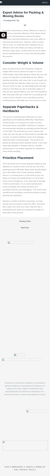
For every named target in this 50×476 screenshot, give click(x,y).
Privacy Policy (28, 470)
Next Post (25, 228)
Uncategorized (10, 20)
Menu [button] (45, 3)
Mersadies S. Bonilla (23, 467)
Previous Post (25, 221)
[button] (3, 35)
